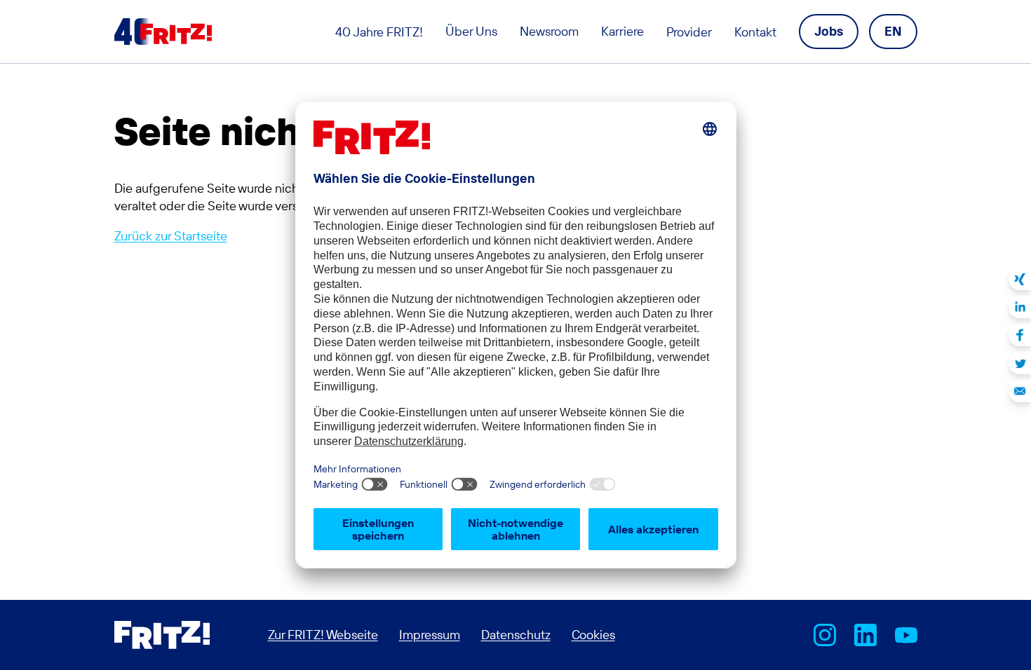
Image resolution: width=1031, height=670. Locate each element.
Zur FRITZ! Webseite (323, 635)
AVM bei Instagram (825, 635)
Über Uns (471, 31)
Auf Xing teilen (1020, 279)
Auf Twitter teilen (1020, 363)
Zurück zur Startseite (170, 236)
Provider (689, 32)
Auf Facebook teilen (1020, 335)
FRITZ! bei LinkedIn (865, 635)
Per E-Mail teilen (1020, 391)
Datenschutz (516, 635)
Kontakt (755, 32)
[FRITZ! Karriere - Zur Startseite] (163, 32)
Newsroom (549, 31)
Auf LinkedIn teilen (1020, 307)
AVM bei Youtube (906, 635)
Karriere (622, 31)
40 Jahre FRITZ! (379, 32)
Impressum (429, 635)
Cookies (593, 635)
